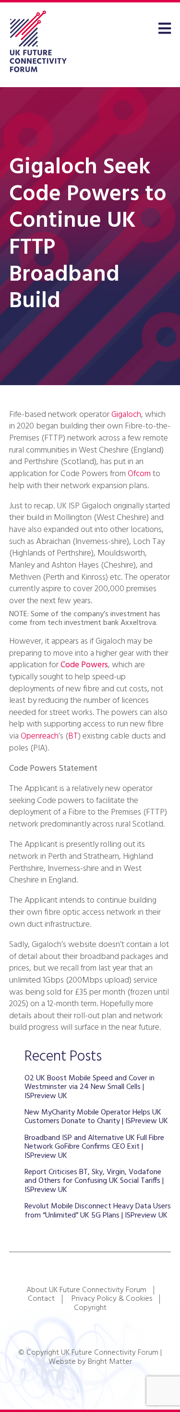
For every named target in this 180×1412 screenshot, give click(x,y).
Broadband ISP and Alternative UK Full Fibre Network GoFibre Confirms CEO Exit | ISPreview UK (94, 1147)
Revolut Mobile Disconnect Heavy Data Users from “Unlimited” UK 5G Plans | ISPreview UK (97, 1210)
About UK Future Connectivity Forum (86, 1290)
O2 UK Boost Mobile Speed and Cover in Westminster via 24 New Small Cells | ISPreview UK (89, 1087)
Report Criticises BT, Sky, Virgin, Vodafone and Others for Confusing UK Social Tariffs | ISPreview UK (94, 1181)
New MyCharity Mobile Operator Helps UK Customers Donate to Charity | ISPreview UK (96, 1116)
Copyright (90, 1308)
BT (73, 736)
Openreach (40, 736)
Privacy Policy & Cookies (112, 1299)
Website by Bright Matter (90, 1362)
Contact (41, 1299)
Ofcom (139, 474)
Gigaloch (126, 415)
